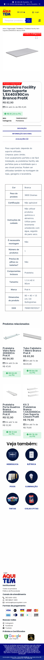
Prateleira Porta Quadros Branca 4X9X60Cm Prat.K (11, 409)
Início (4, 29)
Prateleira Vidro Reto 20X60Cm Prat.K (9, 352)
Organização (11, 29)
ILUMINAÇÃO (31, 486)
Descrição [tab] (22, 128)
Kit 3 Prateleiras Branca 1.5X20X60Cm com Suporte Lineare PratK (31, 410)
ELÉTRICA (31, 464)
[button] (39, 20)
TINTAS (12, 508)
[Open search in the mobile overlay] (17, 20)
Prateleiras (20, 29)
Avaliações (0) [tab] (22, 139)
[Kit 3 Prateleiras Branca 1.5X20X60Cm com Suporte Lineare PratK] (32, 393)
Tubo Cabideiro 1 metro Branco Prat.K (32, 350)
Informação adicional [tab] (22, 134)
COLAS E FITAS (31, 508)
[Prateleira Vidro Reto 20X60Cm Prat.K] (12, 337)
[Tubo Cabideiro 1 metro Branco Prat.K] (32, 337)
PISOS (12, 486)
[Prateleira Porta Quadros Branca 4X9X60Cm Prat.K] (12, 393)
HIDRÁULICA (12, 464)
